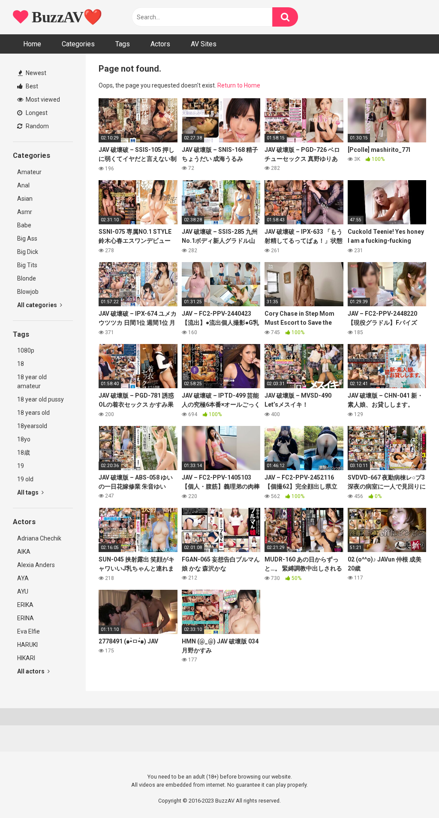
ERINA (25, 618)
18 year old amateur (32, 381)
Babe (24, 225)
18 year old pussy (40, 399)
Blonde (26, 278)
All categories (37, 305)
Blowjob (28, 291)
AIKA (23, 551)
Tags (122, 44)
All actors (31, 671)
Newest (35, 72)
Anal (23, 185)
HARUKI (27, 644)
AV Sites (203, 44)
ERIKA (25, 604)
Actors (160, 44)
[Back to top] (410, 792)
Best (31, 86)
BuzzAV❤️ (65, 17)
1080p (25, 350)
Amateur (29, 172)
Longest (36, 112)
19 (20, 465)
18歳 (23, 452)
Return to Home (238, 85)
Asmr (24, 211)
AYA (23, 578)
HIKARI (26, 658)
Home (32, 44)
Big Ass (27, 238)
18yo (23, 439)
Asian (25, 198)
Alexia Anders (36, 564)
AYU (22, 591)
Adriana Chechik (39, 538)
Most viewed (42, 99)
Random (36, 126)
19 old (25, 479)
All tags (28, 492)
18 (20, 363)
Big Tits (27, 265)
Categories (78, 44)
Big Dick (27, 251)
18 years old (33, 412)
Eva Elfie (28, 631)
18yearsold (32, 426)
